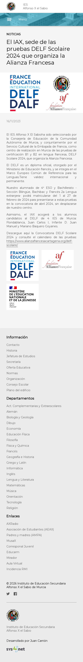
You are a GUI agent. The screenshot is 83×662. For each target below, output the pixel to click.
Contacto (13, 345)
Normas (12, 373)
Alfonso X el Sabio (35, 6)
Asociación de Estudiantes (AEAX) (30, 529)
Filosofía (12, 440)
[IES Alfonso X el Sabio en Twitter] (8, 593)
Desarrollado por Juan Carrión (27, 641)
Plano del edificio (18, 390)
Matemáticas (15, 485)
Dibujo (11, 423)
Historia (11, 350)
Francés (11, 451)
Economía (13, 428)
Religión (12, 508)
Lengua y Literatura (20, 479)
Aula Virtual (14, 563)
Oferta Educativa (18, 367)
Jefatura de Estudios (20, 356)
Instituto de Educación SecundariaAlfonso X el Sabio (30, 628)
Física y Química (17, 445)
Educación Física (18, 434)
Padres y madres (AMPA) (24, 535)
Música (11, 491)
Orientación (14, 496)
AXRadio (12, 524)
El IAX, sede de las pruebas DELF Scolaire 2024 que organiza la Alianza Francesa (38, 52)
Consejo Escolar (17, 384)
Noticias (13, 34)
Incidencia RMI (17, 569)
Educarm (12, 552)
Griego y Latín (16, 462)
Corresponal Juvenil (20, 546)
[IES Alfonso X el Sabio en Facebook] (15, 593)
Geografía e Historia (20, 457)
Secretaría (13, 362)
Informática (14, 468)
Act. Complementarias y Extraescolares (33, 406)
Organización (15, 379)
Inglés (10, 474)
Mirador (11, 558)
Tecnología (14, 502)
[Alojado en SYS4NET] (38, 649)
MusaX (11, 541)
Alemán (11, 411)
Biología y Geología (19, 417)
